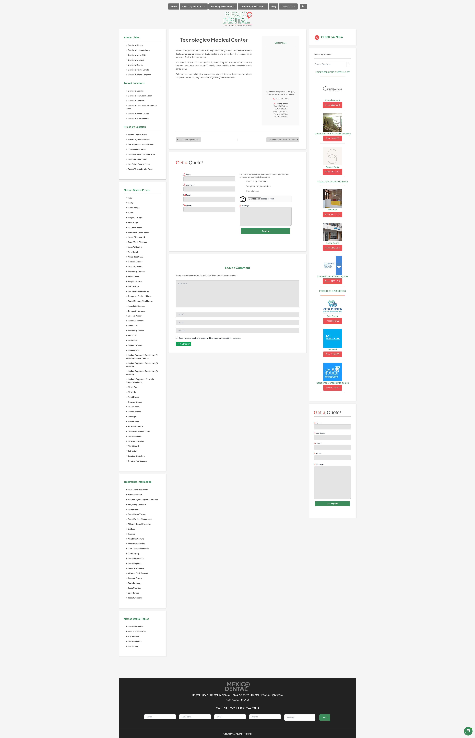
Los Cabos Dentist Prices (139, 164)
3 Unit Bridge (133, 208)
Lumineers (132, 326)
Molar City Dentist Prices (139, 140)
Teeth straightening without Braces (143, 499)
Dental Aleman (332, 100)
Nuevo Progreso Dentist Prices (141, 154)
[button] (204, 6)
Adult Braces (133, 397)
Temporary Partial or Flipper (140, 296)
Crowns (131, 534)
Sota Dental (332, 316)
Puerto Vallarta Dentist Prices (140, 169)
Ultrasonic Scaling (136, 441)
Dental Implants (135, 563)
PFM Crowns (133, 276)
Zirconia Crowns (135, 267)
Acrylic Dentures (135, 281)
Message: (320, 464)
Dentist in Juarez (135, 65)
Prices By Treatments (221, 6)
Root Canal (133, 252)
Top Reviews (133, 636)
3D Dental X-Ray (135, 227)
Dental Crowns (260, 695)
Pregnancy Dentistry (137, 504)
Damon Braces (134, 412)
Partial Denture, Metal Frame (140, 301)
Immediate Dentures (136, 306)
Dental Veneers (240, 695)
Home (174, 6)
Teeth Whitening (135, 598)
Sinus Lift (132, 335)
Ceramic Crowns (135, 262)
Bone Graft (133, 340)
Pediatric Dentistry (136, 568)
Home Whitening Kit (136, 237)
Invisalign (132, 417)
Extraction (132, 451)
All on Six (132, 392)
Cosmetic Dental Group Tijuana (332, 276)
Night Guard (133, 446)
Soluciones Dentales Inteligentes (332, 383)
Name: (318, 423)
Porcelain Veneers (136, 321)
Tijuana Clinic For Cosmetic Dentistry (332, 133)
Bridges (131, 529)
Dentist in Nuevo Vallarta (138, 114)
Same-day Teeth (135, 494)
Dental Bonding (135, 436)
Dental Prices (200, 695)
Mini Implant (133, 350)
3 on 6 (130, 213)
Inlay (130, 198)
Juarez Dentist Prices (137, 149)
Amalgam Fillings (135, 426)
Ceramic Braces (135, 402)
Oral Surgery (133, 553)
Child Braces (133, 407)
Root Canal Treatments (138, 490)
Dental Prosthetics (136, 558)
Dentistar (332, 349)
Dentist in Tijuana (135, 45)
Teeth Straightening (136, 544)
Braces (245, 699)
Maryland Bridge (135, 217)
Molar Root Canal (135, 257)
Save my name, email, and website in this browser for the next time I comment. (210, 338)
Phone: (319, 453)
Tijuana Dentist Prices (137, 135)
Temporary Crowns (136, 272)
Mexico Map (133, 646)
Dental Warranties (135, 627)
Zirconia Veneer (135, 316)
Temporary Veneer (136, 331)
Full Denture (133, 286)
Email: (318, 443)
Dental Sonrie (332, 243)
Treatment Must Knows (251, 6)
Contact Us (287, 6)
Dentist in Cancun (135, 91)
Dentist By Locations (192, 6)
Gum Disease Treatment (138, 549)
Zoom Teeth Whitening (137, 242)
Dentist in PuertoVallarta (138, 118)
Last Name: (320, 433)
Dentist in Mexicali (136, 60)
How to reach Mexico (137, 631)
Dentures (276, 695)
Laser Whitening (135, 247)
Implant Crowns (135, 345)
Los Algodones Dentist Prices (141, 144)
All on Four (133, 387)
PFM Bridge (133, 222)
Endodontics (133, 593)
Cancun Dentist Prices (137, 159)
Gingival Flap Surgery (137, 461)
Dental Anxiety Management (140, 519)
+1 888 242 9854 (247, 708)
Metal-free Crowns (136, 539)
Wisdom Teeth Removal (138, 573)
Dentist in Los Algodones (139, 50)
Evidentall (332, 209)
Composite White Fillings (139, 431)
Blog (273, 6)
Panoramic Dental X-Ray (138, 232)
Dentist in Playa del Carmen (140, 96)
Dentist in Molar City (137, 55)
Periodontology (134, 583)
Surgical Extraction (136, 456)
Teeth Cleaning (134, 588)
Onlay (130, 203)
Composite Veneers (136, 311)
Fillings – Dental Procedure (139, 524)
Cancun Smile (332, 167)
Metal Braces (133, 422)
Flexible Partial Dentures (138, 291)
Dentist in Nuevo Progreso (139, 75)
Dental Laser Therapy (137, 514)
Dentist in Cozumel (136, 101)
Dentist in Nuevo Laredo (138, 70)
